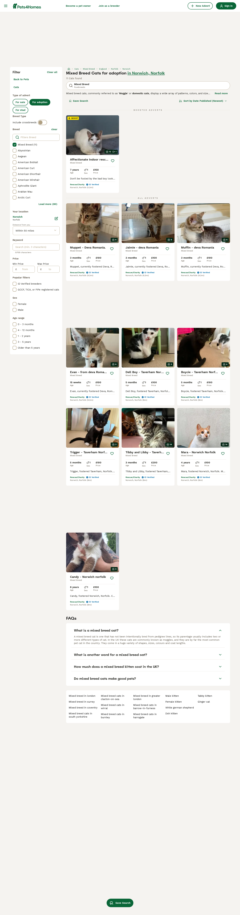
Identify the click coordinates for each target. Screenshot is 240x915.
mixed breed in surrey (82, 701)
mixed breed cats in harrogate (145, 716)
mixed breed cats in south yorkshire (80, 715)
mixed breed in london (82, 695)
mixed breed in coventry (83, 707)
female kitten (173, 701)
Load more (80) (48, 204)
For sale (20, 102)
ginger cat (204, 701)
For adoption (39, 102)
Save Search (80, 100)
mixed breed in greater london (146, 697)
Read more (221, 93)
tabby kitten (205, 695)
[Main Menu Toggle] (5, 6)
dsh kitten (171, 713)
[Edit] (56, 218)
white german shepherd (179, 707)
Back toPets (21, 79)
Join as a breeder (109, 5)
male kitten (172, 695)
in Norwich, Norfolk (146, 73)
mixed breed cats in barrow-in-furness (145, 707)
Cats (16, 87)
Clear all (52, 72)
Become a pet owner (78, 5)
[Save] (112, 161)
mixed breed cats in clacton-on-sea (112, 697)
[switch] (42, 122)
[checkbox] (14, 144)
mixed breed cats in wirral (112, 707)
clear (54, 129)
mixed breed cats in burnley (112, 716)
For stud (20, 110)
